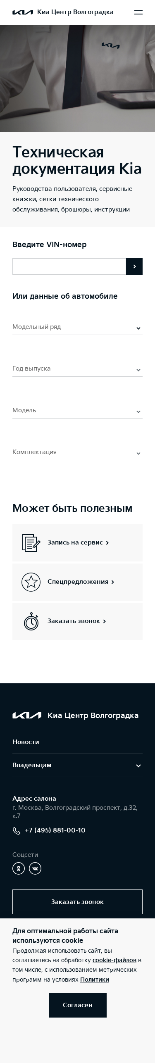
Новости (25, 742)
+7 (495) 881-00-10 (55, 831)
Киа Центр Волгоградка (75, 12)
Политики (94, 979)
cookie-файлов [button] (114, 960)
